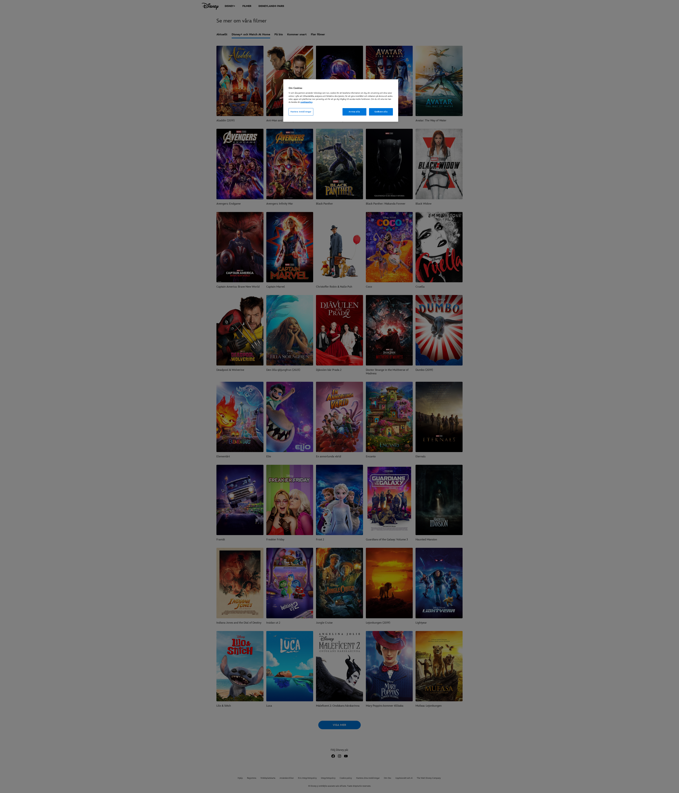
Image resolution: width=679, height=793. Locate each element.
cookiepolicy (306, 102)
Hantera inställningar (301, 112)
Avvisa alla (354, 112)
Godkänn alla (381, 112)
